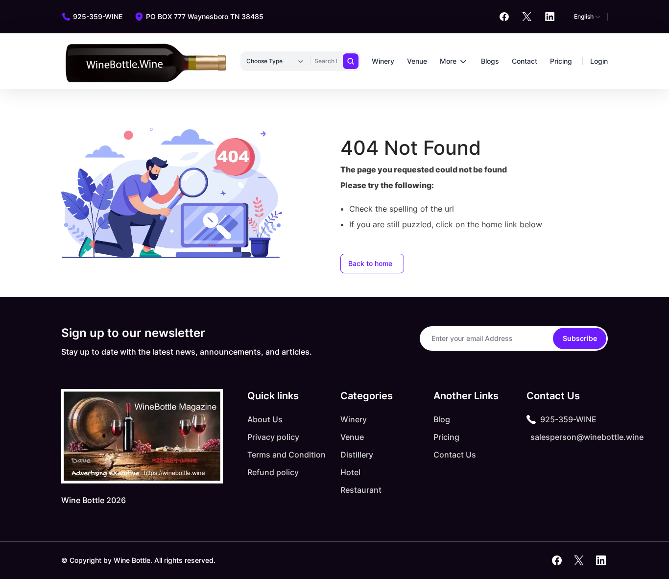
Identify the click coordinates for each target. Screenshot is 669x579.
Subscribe (580, 338)
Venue (417, 61)
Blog (441, 419)
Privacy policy (273, 437)
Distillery (356, 454)
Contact (524, 61)
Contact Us (454, 454)
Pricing (561, 61)
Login (599, 61)
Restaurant (361, 490)
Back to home (370, 263)
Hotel (350, 472)
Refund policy (273, 472)
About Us (265, 419)
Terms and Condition (286, 454)
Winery (383, 61)
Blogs (490, 61)
